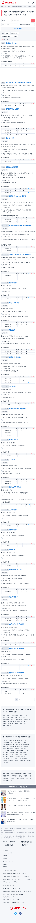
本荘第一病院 (10, 138)
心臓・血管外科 (21, 740)
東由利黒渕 (27, 719)
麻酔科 (16, 760)
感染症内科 (20, 750)
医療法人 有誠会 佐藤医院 (17, 196)
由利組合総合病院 (11, 43)
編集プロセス (9, 845)
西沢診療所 (13, 530)
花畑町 (5, 723)
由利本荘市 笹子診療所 (16, 624)
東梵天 (9, 716)
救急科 (23, 756)
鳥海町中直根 (7, 725)
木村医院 (12, 459)
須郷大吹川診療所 (15, 487)
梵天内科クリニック (15, 569)
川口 (4, 716)
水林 (14, 721)
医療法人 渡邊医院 (15, 357)
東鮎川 (5, 721)
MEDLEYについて (9, 842)
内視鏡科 (10, 760)
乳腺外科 (17, 748)
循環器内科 (13, 740)
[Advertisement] (18, 74)
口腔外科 (28, 760)
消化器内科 (6, 742)
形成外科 (5, 756)
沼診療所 (12, 549)
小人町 (23, 717)
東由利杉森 (19, 719)
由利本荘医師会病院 (12, 109)
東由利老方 (15, 716)
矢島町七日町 (23, 716)
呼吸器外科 (26, 744)
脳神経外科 (13, 746)
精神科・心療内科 (15, 756)
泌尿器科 (26, 746)
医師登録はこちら (26, 842)
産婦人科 (12, 752)
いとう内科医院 (14, 303)
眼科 (17, 752)
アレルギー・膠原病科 (9, 750)
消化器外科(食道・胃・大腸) (19, 742)
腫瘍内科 (24, 758)
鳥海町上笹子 (23, 723)
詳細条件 (19, 28)
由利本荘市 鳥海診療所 (16, 648)
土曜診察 (4, 112)
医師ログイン (26, 845)
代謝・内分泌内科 (8, 748)
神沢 (18, 721)
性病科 (5, 760)
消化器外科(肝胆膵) (8, 744)
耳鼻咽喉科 (23, 752)
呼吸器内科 (19, 744)
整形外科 (5, 754)
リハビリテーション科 (16, 754)
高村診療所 (13, 510)
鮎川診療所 (13, 283)
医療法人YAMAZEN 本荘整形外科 (20, 225)
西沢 (9, 723)
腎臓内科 (19, 746)
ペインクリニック (8, 758)
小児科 (26, 750)
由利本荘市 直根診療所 (16, 673)
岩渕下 (13, 719)
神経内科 (5, 746)
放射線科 (22, 760)
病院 (3, 43)
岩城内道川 (6, 719)
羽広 (27, 721)
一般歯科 (5, 762)
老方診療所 (13, 386)
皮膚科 (25, 754)
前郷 (12, 717)
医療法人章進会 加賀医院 (17, 408)
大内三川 (17, 717)
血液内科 (23, 748)
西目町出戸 (15, 723)
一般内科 (5, 740)
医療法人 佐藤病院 (12, 167)
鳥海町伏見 (6, 717)
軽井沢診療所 (13, 440)
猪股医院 (12, 330)
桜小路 (10, 721)
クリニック (5, 196)
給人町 (23, 721)
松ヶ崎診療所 (13, 597)
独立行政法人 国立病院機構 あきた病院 (18, 82)
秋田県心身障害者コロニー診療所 (20, 254)
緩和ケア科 (18, 758)
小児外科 (5, 752)
